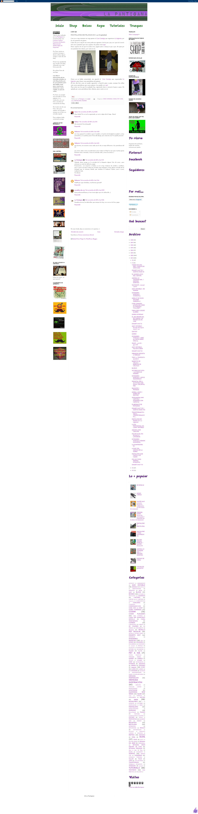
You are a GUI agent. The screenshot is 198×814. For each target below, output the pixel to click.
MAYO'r (131, 674)
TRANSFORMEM (134, 762)
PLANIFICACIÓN (133, 715)
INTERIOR (132, 663)
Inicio (98, 232)
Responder (77, 116)
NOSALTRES (133, 701)
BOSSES (132, 594)
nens (72, 100)
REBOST (139, 721)
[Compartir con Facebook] (76, 103)
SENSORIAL (141, 743)
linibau (76, 121)
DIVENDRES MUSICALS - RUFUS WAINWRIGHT (138, 377)
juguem (133, 667)
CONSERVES (132, 604)
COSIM (115, 99)
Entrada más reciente (77, 232)
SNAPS (130, 752)
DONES (131, 642)
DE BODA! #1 (140, 485)
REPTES (131, 735)
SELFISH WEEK (133, 741)
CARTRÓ (131, 599)
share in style (133, 750)
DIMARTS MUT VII (137, 464)
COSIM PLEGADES (137, 614)
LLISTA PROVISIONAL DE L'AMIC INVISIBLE (138, 426)
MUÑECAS (139, 695)
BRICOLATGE (132, 595)
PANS (141, 705)
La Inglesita (118, 38)
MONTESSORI (133, 690)
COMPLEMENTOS (140, 601)
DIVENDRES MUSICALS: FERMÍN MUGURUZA (138, 441)
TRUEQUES (132, 766)
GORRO (134, 334)
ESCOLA (140, 645)
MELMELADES (139, 674)
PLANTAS (141, 715)
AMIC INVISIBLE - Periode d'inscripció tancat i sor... (138, 328)
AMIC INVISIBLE (138, 585)
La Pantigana (81, 99)
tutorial (141, 766)
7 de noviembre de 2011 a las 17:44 (89, 180)
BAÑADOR (132, 590)
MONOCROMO (133, 688)
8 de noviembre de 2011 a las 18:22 (94, 200)
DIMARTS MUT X (137, 323)
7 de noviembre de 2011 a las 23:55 (94, 190)
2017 (132, 242)
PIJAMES (84, 100)
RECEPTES (132, 722)
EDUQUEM (139, 642)
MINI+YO (138, 685)
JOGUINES (142, 665)
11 (132, 263)
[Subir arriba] (195, 810)
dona (142, 640)
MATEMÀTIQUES (136, 672)
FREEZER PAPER (135, 657)
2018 (132, 240)
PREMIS (141, 717)
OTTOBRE (140, 703)
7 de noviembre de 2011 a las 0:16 (88, 121)
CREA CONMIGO (138, 615)
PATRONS (132, 710)
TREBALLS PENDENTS (135, 764)
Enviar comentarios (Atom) (86, 235)
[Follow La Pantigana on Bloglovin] (135, 200)
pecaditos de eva (79, 190)
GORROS (140, 658)
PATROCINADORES (133, 708)
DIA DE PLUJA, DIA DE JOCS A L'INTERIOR (137, 435)
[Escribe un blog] (73, 103)
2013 (132, 253)
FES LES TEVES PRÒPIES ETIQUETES (136, 461)
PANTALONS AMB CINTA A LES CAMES (137, 455)
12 (133, 260)
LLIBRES (140, 669)
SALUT (141, 739)
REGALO (142, 728)
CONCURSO (136, 602)
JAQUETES (142, 663)
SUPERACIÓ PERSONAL (135, 757)
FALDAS (131, 651)
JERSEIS (133, 665)
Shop (141, 750)
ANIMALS (135, 587)
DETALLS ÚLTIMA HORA (136, 633)
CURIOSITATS (132, 624)
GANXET (131, 658)
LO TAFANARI (133, 670)
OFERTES (131, 703)
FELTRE (140, 651)
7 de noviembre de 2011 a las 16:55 (89, 143)
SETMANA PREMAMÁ (135, 748)
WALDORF (139, 771)
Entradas (133, 212)
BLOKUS (134, 368)
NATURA (142, 697)
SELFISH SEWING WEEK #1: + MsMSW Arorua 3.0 (140, 542)
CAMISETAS (141, 595)
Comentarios (134, 215)
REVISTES (142, 735)
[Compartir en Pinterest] (78, 103)
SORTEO (132, 753)
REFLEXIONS (132, 728)
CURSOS (141, 624)
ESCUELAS (131, 647)
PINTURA (137, 714)
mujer (130, 695)
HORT (130, 662)
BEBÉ (130, 592)
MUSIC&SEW (132, 697)
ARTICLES (142, 587)
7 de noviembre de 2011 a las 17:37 (94, 160)
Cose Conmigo (101, 38)
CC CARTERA (139, 599)
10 (133, 468)
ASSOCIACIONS (136, 588)
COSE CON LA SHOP (136, 608)
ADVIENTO (131, 583)
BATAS (140, 590)
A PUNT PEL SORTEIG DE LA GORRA (137, 450)
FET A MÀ (120, 99)
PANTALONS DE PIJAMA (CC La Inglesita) (137, 421)
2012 (132, 255)
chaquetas (131, 601)
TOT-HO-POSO (139, 760)
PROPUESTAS (133, 719)
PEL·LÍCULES (132, 712)
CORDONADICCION (135, 606)
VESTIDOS (132, 770)
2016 (132, 245)
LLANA (133, 669)
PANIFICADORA (133, 705)
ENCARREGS (132, 644)
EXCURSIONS (140, 649)
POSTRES (131, 717)
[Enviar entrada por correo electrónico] (94, 99)
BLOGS (138, 592)
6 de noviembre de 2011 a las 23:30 (87, 112)
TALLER (131, 759)
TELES (140, 759)
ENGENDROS (141, 644)
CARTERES (137, 597)
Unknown (77, 131)
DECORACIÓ (139, 628)
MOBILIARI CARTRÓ (135, 686)
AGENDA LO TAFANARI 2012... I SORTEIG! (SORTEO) (140, 552)
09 (133, 470)
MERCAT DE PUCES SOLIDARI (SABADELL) (138, 300)
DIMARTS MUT (135, 635)
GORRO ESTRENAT (137, 314)
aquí (104, 44)
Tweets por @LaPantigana (136, 787)
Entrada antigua (119, 232)
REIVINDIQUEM (137, 729)
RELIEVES (131, 731)
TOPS (130, 760)
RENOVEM (140, 733)
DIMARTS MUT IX (137, 351)
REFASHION (132, 726)
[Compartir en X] (75, 103)
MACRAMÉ (142, 670)
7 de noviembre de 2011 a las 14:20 (89, 131)
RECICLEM (133, 724)
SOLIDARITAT (139, 752)
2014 (132, 250)
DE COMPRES (133, 626)
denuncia (131, 630)
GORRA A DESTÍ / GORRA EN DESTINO (137, 394)
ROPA (142, 737)
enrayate (133, 645)
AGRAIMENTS (141, 583)
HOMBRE (139, 660)
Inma (75, 112)
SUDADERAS (138, 755)
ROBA (133, 737)
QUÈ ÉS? (134, 331)
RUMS (135, 739)
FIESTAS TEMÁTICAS (135, 655)
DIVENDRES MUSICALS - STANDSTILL (136, 294)
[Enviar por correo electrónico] (72, 103)
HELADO (131, 660)
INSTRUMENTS (139, 662)
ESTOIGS (131, 649)
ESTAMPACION (139, 647)
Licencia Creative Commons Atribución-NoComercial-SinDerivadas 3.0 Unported (59, 44)
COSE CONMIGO (107, 99)
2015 (132, 247)
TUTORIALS (134, 768)
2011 (132, 258)
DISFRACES (132, 637)
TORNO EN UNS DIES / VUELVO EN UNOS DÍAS (138, 266)
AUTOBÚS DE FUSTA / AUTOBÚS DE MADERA (138, 372)
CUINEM (132, 623)
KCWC (143, 667)
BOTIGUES (141, 594)
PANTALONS (77, 100)
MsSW (139, 694)
